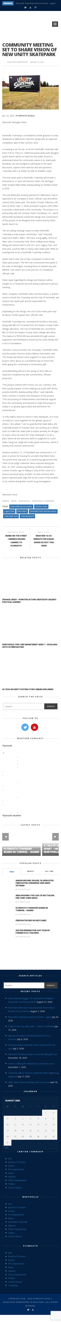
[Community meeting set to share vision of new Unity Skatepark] (30, 89)
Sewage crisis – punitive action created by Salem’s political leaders (29, 600)
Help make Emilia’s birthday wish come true (29, 1082)
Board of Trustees (17, 1162)
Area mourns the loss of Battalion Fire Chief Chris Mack (35, 896)
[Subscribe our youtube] (34, 727)
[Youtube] (30, 7)
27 (30, 1136)
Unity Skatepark (27, 516)
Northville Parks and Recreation (43, 511)
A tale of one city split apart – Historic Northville (31, 1026)
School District (15, 1187)
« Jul (6, 1147)
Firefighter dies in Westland (31, 920)
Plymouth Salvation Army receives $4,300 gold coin (32, 1054)
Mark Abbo (22, 511)
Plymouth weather (11, 815)
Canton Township (30, 1151)
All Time (49, 871)
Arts (10, 1158)
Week (11, 872)
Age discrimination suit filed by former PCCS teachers (33, 931)
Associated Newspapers (17, 62)
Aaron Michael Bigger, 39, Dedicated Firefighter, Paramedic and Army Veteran (34, 883)
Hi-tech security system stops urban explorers (27, 689)
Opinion (12, 1176)
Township (12, 1285)
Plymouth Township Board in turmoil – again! (36, 3)
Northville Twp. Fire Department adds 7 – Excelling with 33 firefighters (29, 645)
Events (5, 501)
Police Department (17, 1180)
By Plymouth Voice (23, 889)
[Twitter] (25, 7)
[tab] (11, 871)
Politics (11, 1183)
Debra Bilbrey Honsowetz (21, 506)
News (14, 501)
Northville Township (43, 501)
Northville (24, 501)
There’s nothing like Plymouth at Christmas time (31, 1063)
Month (30, 871)
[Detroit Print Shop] (30, 954)
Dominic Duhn (41, 506)
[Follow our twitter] (25, 727)
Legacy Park (9, 511)
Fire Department (16, 1169)
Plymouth (30, 1245)
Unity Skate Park (11, 516)
